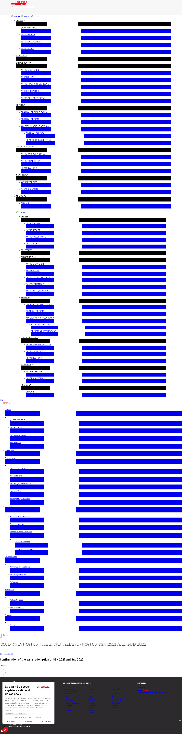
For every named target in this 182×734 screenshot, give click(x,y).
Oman (90, 712)
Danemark (68, 700)
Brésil (66, 698)
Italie (90, 696)
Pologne (115, 691)
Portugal (115, 693)
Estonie (67, 707)
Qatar (114, 696)
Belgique (67, 696)
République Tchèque (120, 698)
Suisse (114, 707)
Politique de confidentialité (19, 726)
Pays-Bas (116, 689)
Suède (114, 705)
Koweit (91, 698)
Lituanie (91, 703)
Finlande (67, 710)
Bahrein (67, 693)
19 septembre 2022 (7, 654)
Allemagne (68, 689)
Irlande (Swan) (93, 693)
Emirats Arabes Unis (72, 703)
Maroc (90, 707)
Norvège (91, 710)
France (91, 689)
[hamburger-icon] (180, 720)
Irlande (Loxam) (94, 691)
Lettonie (91, 700)
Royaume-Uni (117, 700)
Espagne (68, 705)
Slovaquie (116, 703)
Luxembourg (93, 705)
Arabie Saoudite (71, 691)
